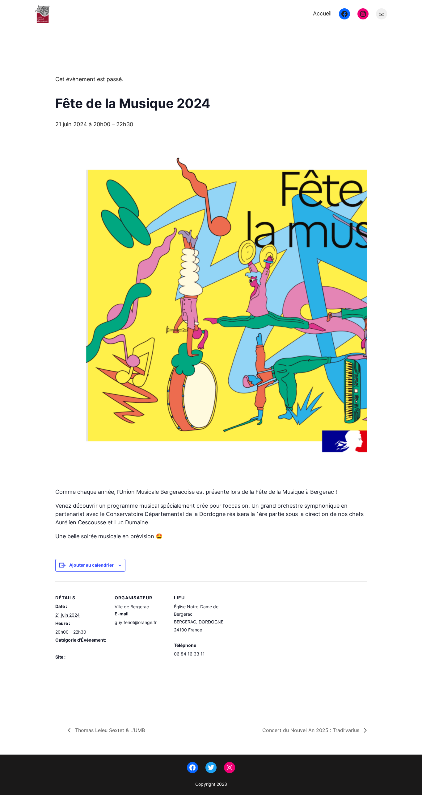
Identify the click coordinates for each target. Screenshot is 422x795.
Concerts (64, 648)
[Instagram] (363, 13)
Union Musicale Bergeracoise (109, 13)
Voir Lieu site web (191, 662)
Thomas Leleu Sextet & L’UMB (109, 730)
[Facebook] (344, 13)
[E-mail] (381, 13)
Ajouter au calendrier (91, 565)
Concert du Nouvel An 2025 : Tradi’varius (311, 730)
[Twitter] (211, 767)
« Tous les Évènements (83, 58)
